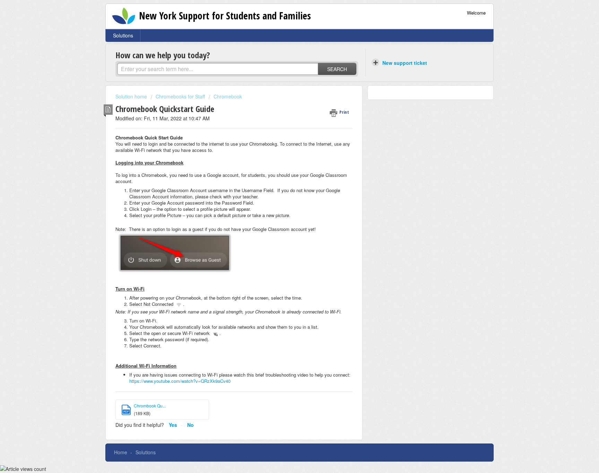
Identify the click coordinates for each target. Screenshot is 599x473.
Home (120, 452)
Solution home (131, 96)
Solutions (123, 35)
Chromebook (228, 96)
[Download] (286, 147)
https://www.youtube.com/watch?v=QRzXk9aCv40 (180, 381)
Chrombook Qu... (150, 406)
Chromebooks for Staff (180, 96)
